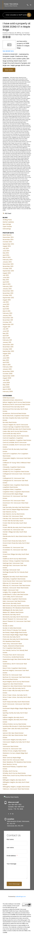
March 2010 (6, 365)
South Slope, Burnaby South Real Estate (15, 182)
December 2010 (8, 345)
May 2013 (6, 280)
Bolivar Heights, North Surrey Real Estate (18, 79)
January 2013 (7, 289)
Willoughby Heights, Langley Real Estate (16, 787)
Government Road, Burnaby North (14, 126)
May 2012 (6, 307)
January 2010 (7, 369)
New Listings (7, 224)
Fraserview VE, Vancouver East (10, 123)
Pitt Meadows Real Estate (11, 641)
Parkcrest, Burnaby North (11, 637)
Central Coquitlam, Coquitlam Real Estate (17, 440)
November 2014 (8, 240)
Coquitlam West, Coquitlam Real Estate (12, 110)
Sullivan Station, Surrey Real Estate (14, 724)
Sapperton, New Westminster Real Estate (17, 686)
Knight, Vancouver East (16, 143)
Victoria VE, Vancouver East (12, 749)
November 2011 (8, 320)
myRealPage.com (21, 896)
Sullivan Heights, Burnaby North (18, 186)
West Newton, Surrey (20, 201)
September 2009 (8, 376)
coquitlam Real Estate (8, 109)
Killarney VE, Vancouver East (20, 140)
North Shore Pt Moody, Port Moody (14, 630)
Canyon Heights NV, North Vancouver (15, 425)
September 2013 (8, 271)
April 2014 (6, 255)
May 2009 (6, 385)
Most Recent (7, 235)
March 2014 (7, 257)
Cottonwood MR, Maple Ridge (13, 494)
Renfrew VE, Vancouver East (12, 675)
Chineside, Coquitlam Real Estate (21, 101)
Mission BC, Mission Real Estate (13, 152)
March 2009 (7, 389)
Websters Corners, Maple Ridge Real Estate (13, 198)
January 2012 (7, 316)
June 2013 (6, 278)
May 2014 (6, 253)
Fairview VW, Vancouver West (13, 516)
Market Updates (8, 222)
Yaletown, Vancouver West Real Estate (16, 789)
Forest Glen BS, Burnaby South (13, 521)
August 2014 (7, 246)
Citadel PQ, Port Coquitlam (9, 103)
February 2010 (7, 367)
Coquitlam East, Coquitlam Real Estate (20, 107)
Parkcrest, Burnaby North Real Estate (18, 161)
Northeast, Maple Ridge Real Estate (15, 632)
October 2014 (7, 242)
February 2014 (7, 260)
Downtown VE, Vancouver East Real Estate (19, 112)
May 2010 (6, 360)
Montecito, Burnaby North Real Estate (14, 153)
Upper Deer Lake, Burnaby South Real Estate (13, 190)
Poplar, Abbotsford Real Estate (13, 646)
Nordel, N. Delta (10, 156)
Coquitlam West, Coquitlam (20, 109)
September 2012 (8, 298)
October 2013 (7, 269)
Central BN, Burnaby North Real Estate (16, 436)
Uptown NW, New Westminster (13, 733)
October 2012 (7, 295)
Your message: (11, 864)
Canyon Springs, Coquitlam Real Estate (17, 88)
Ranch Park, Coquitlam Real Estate (17, 170)
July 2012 (6, 302)
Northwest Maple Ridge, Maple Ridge (19, 34)
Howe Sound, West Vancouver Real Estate (17, 581)
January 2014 (7, 262)
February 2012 (7, 313)
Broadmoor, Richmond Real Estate (11, 83)
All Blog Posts (7, 220)
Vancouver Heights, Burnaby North (11, 193)
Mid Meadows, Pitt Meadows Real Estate (16, 608)
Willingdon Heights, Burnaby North (22, 205)
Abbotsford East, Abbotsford (12, 400)
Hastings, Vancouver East (12, 135)
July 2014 (6, 248)
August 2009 (7, 378)
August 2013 (7, 273)
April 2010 (6, 362)
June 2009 (6, 383)
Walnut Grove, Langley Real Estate (20, 196)
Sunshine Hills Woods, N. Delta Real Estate (18, 189)
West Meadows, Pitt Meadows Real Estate (17, 762)
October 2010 (7, 349)
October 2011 (7, 322)
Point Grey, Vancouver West (19, 162)
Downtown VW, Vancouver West (10, 113)
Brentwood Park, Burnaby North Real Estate (20, 82)
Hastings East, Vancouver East (13, 563)
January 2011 (7, 342)
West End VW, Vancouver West (16, 199)
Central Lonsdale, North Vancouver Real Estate (19, 95)
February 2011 (7, 340)
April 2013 (6, 282)
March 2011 (6, 338)
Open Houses (7, 226)
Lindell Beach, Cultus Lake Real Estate (21, 144)
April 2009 (6, 387)
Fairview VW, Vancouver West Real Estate (15, 119)
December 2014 (8, 237)
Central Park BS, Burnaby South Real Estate (13, 97)
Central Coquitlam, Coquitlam (18, 92)
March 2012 (6, 311)
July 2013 (6, 275)
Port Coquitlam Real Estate (20, 164)
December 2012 (8, 291)
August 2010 (7, 353)
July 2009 (6, 380)
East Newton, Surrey (25, 116)
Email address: (11, 856)
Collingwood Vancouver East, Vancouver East (16, 104)
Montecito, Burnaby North (11, 615)
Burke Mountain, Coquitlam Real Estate (16, 416)
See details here (8, 51)
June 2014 (6, 251)
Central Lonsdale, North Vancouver (15, 442)
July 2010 (6, 356)
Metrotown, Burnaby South (12, 603)
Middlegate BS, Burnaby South (13, 610)
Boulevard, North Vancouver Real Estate (12, 80)
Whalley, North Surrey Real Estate (10, 204)
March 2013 (6, 284)
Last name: (10, 847)
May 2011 (5, 333)
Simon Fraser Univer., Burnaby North (15, 695)
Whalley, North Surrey (23, 202)
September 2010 (8, 351)
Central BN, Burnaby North (15, 91)
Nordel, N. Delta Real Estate (20, 156)
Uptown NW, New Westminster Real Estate (21, 192)
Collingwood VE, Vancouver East (10, 106)
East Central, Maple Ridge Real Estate (11, 116)
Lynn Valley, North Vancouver (9, 146)
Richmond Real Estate (10, 679)
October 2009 (7, 374)
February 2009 (8, 391)
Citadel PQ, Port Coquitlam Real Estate (16, 472)
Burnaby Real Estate (13, 86)
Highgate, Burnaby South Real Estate (20, 137)
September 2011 (8, 324)
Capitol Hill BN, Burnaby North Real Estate (17, 429)
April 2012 (6, 309)
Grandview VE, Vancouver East (23, 128)
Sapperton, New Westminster (9, 176)
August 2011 (6, 327)
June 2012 (6, 304)
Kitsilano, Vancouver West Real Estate (16, 588)
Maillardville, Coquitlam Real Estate (15, 599)
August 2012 (7, 300)
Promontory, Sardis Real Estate (15, 167)
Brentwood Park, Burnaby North (13, 407)
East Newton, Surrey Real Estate (10, 117)
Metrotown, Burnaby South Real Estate (19, 149)
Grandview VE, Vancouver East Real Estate (12, 129)
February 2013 (7, 286)
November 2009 (8, 371)
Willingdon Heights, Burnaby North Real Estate (13, 207)
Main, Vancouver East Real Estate (14, 147)
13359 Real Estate (14, 77)
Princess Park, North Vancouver (13, 655)
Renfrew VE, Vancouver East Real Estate (14, 173)
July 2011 (5, 329)
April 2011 (6, 336)
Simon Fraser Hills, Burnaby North (16, 177)
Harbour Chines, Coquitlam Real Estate (15, 132)
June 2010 (6, 358)
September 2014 (8, 244)
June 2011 (6, 331)
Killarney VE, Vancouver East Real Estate (12, 141)
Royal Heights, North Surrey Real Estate (18, 174)
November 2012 (8, 293)
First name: (10, 839)
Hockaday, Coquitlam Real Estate (10, 138)
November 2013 (8, 266)
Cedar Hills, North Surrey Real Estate (15, 431)
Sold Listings (7, 229)
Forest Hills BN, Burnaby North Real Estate (16, 122)
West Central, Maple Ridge (12, 758)
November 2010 (8, 347)
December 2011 (8, 318)
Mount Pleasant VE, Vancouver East (15, 619)
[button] (8, 813)
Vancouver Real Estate (21, 195)
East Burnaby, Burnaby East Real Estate (20, 115)
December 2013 (8, 264)
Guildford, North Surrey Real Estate (14, 559)
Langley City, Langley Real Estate (14, 592)
